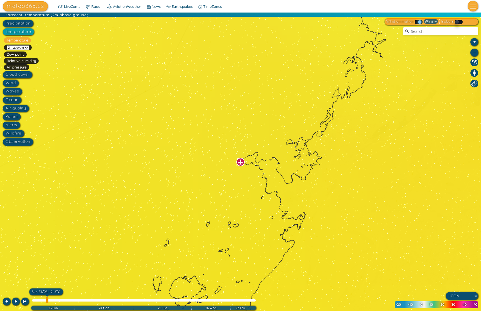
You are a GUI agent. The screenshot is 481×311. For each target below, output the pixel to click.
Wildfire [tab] (13, 133)
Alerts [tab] (11, 124)
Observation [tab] (18, 141)
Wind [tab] (11, 82)
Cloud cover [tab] (18, 74)
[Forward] (25, 301)
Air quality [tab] (16, 108)
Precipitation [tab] (18, 23)
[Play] (16, 301)
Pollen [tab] (12, 116)
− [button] (474, 52)
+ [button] (474, 41)
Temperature (17, 40)
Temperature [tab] (18, 31)
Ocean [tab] (12, 99)
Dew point (15, 54)
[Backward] (7, 301)
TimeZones (212, 6)
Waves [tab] (12, 91)
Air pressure (16, 67)
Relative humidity (21, 60)
